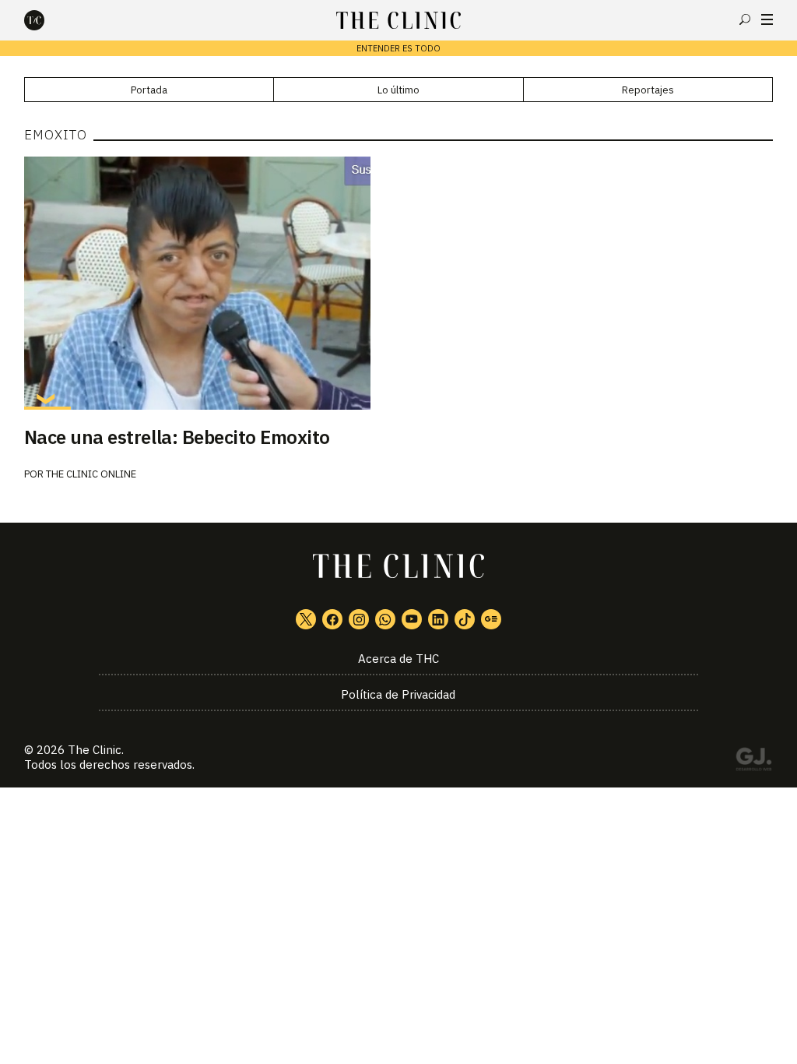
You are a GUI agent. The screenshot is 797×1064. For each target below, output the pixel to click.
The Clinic (94, 749)
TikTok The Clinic (465, 619)
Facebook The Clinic (332, 619)
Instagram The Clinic (359, 619)
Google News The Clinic (491, 619)
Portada (149, 90)
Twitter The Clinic (306, 619)
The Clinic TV (412, 619)
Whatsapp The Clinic (385, 619)
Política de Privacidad (398, 694)
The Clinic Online (91, 474)
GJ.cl (753, 761)
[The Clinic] (47, 20)
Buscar (744, 19)
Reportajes (648, 90)
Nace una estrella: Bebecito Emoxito (177, 437)
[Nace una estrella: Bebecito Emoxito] (399, 283)
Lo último (398, 90)
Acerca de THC (398, 658)
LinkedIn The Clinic (438, 619)
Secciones (767, 19)
